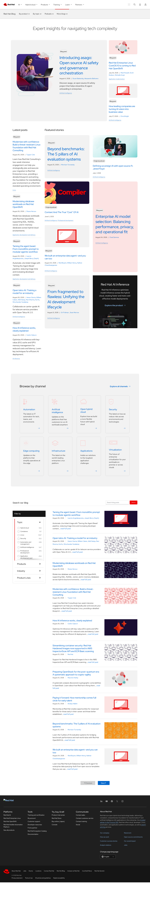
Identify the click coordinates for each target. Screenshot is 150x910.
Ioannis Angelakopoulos (76, 518)
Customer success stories (108, 841)
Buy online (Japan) (58, 821)
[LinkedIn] (101, 802)
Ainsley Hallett (72, 704)
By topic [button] (36, 14)
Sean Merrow (74, 312)
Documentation (33, 834)
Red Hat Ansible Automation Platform (13, 826)
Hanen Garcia (31, 297)
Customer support (34, 821)
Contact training (81, 821)
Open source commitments (133, 837)
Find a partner (32, 828)
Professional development (65, 220)
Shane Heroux (31, 211)
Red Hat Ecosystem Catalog (37, 831)
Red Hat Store (56, 818)
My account (32, 818)
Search (134, 502)
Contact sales (80, 815)
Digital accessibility (59, 878)
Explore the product (114, 305)
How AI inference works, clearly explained (72, 620)
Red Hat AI (7, 815)
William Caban (82, 541)
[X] (117, 802)
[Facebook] (112, 802)
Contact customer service (84, 818)
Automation (29, 409)
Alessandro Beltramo (91, 78)
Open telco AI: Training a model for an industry (75, 538)
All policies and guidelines (43, 878)
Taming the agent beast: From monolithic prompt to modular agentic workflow (76, 513)
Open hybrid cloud (86, 410)
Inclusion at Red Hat (73, 871)
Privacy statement (17, 878)
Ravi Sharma (30, 300)
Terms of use (29, 878)
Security (113, 409)
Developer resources (35, 825)
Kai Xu (37, 300)
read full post (65, 528)
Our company (104, 833)
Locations (38, 871)
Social (78, 825)
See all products (9, 830)
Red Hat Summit (99, 871)
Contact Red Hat (49, 871)
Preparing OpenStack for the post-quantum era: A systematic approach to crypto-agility (76, 673)
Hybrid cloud (24, 528)
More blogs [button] (61, 14)
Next (103, 783)
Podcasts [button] (48, 14)
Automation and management (25, 543)
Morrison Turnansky (68, 165)
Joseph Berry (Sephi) (31, 258)
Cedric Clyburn (31, 335)
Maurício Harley (73, 678)
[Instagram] (122, 802)
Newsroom (127, 833)
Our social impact (130, 841)
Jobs (125, 845)
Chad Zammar (114, 237)
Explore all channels (119, 386)
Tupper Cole (30, 155)
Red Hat (70, 654)
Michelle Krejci (120, 75)
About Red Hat (16, 871)
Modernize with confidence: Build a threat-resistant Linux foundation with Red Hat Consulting (73, 592)
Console (54, 825)
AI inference (16, 358)
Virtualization (115, 449)
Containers (24, 531)
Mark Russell (125, 73)
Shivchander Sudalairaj (20, 302)
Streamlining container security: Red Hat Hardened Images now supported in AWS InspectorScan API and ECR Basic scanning (73, 648)
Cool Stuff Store (87, 871)
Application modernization (117, 79)
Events (31, 871)
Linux (14, 190)
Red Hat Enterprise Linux (12, 818)
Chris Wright (124, 116)
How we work (104, 837)
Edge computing (31, 450)
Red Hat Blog (9, 14)
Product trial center (58, 815)
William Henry (71, 263)
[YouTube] (106, 802)
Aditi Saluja (21, 300)
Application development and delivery (24, 235)
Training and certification (36, 815)
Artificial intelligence (66, 93)
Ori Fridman (65, 312)
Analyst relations (105, 845)
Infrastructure (58, 450)
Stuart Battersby (78, 78)
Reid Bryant (62, 263)
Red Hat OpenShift (10, 821)
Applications (86, 450)
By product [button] (23, 14)
